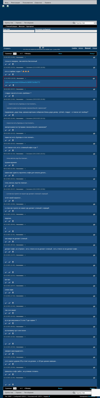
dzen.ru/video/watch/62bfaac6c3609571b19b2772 (22, 82)
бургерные (30, 26)
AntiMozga (91, 396)
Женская (22, 26)
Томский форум (11, 26)
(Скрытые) (38, 3)
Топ (28, 23)
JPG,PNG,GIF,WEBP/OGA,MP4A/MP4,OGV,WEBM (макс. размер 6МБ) (41, 49)
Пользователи (28, 3)
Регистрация (15, 3)
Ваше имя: (6, 29)
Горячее (18, 23)
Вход (6, 3)
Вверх (60, 388)
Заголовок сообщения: (43, 29)
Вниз (60, 53)
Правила (48, 3)
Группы (9, 23)
